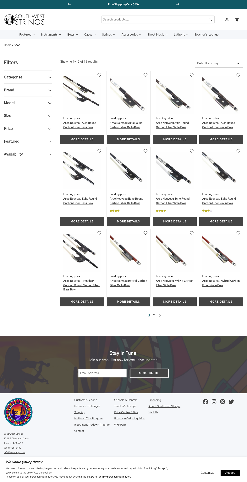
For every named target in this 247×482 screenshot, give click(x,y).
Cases (88, 34)
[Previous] (70, 4)
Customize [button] (207, 472)
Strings (107, 34)
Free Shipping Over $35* (123, 4)
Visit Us (153, 412)
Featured (25, 34)
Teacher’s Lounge (206, 34)
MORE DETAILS (82, 139)
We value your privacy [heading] (24, 462)
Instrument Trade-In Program (92, 424)
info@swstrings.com (14, 452)
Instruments (49, 34)
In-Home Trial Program (88, 418)
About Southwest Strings (164, 406)
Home (7, 45)
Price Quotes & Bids (126, 412)
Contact (79, 431)
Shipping (79, 412)
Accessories (130, 34)
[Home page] (27, 19)
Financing (155, 400)
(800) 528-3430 (12, 448)
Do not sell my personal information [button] (110, 476)
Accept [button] (230, 472)
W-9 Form (120, 424)
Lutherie (179, 34)
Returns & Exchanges (87, 406)
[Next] (177, 4)
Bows (71, 34)
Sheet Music (156, 34)
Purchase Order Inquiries (129, 418)
